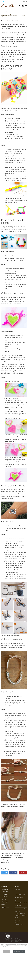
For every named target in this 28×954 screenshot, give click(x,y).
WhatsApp (19, 906)
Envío (3, 904)
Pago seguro (5, 902)
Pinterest (22, 872)
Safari (16, 947)
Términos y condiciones (5, 890)
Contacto (25, 1)
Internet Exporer (20, 947)
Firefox (14, 947)
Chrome (11, 947)
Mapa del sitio (5, 907)
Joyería (4, 21)
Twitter (5, 872)
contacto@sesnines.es (21, 903)
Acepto (7, 951)
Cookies (4, 899)
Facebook (13, 872)
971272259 (20, 897)
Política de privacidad (5, 895)
